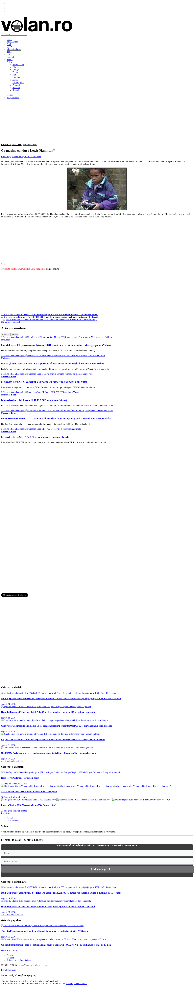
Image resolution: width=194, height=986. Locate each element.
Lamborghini (18, 82)
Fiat (14, 75)
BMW (9, 47)
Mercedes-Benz (14, 49)
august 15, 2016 (8, 937)
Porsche (16, 87)
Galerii (10, 95)
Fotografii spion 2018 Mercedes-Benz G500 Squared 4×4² (28, 805)
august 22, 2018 (8, 731)
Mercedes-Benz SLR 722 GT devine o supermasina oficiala (35, 436)
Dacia (9, 39)
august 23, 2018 (8, 718)
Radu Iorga (6, 156)
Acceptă (69, 983)
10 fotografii (6, 797)
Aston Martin (18, 64)
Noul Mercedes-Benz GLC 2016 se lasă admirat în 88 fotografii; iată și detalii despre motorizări (56, 418)
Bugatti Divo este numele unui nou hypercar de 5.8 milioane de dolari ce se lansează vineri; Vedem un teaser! (53, 739)
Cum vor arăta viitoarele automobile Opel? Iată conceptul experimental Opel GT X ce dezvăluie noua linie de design (56, 726)
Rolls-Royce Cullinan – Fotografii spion (20, 778)
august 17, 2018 (8, 759)
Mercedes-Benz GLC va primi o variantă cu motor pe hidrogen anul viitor (44, 381)
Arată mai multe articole (12, 761)
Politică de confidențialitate (19, 960)
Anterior (5, 334)
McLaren (16, 144)
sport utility (91, 319)
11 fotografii (6, 783)
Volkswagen (12, 41)
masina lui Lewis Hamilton (32, 319)
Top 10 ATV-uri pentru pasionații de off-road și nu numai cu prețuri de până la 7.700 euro (44, 931)
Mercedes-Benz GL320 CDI (73, 319)
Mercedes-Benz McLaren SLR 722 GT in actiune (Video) (34, 400)
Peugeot (16, 85)
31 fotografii (6, 811)
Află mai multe (80, 983)
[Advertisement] (86, 121)
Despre (10, 955)
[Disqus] (97, 481)
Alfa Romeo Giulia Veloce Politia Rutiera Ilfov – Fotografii (29, 791)
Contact (10, 958)
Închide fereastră (8, 970)
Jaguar (15, 80)
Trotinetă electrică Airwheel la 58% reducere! (23, 269)
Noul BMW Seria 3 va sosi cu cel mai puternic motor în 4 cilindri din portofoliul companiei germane (49, 753)
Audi (9, 44)
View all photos (20, 783)
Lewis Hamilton (13, 319)
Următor (15, 334)
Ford (9, 54)
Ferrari (15, 72)
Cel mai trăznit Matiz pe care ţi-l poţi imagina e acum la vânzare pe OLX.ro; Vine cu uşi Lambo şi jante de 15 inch (56, 945)
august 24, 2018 (8, 704)
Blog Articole (13, 97)
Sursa (3, 264)
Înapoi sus (5, 813)
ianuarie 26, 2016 (9, 950)
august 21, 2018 (8, 745)
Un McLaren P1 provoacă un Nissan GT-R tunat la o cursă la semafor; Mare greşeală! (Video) (56, 345)
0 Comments (35, 156)
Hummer (16, 77)
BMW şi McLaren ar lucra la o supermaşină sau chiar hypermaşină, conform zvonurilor (52, 363)
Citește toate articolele (11, 322)
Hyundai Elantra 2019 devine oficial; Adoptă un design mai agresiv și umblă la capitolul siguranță (48, 712)
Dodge (15, 69)
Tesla (9, 52)
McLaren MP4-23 (53, 319)
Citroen (15, 67)
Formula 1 (6, 144)
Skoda (9, 59)
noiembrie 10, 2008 (21, 156)
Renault (10, 57)
